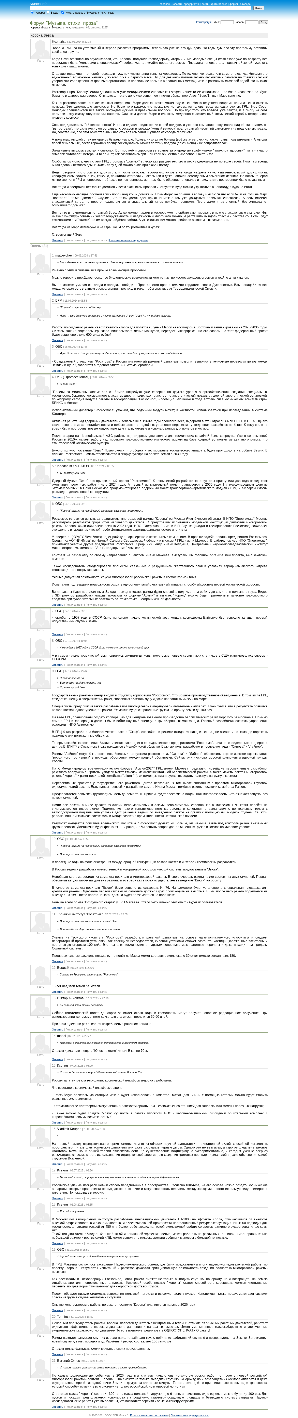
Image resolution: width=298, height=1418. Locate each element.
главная (165, 3)
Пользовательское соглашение (149, 1415)
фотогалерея (219, 3)
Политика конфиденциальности (190, 1415)
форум (233, 3)
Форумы (40, 12)
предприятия (191, 3)
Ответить (57, 240)
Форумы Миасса (40, 27)
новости (177, 3)
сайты (205, 3)
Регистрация (203, 22)
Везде (54, 12)
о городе (245, 3)
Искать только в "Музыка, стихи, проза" (90, 12)
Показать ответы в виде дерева (128, 240)
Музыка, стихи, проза (65, 27)
